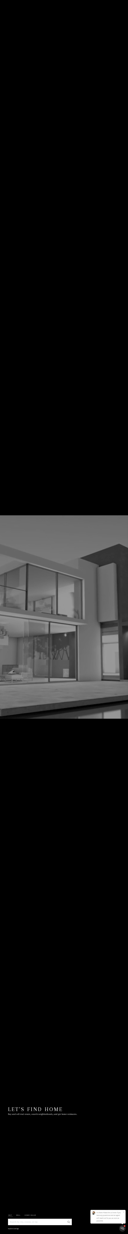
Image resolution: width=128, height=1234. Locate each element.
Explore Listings (13, 1228)
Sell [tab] (18, 1215)
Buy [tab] (10, 1215)
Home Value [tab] (30, 1215)
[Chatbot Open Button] (122, 1228)
